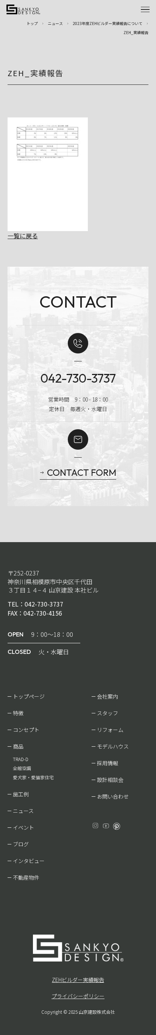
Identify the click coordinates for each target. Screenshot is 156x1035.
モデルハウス (113, 746)
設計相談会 (110, 779)
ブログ (21, 844)
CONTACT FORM (81, 472)
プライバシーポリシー (78, 996)
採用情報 (107, 763)
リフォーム (110, 729)
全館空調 (22, 768)
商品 (18, 746)
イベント (23, 827)
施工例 (21, 794)
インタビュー (29, 861)
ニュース (23, 811)
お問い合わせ (113, 796)
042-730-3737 (78, 378)
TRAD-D (20, 759)
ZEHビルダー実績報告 (78, 979)
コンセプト (26, 729)
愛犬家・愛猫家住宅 (33, 777)
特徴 (18, 713)
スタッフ (107, 713)
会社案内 (107, 696)
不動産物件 (26, 877)
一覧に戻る (23, 235)
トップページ (29, 696)
